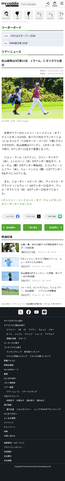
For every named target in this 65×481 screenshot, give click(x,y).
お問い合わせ (9, 435)
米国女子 (20, 400)
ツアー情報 (8, 387)
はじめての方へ (10, 413)
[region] (32, 16)
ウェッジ (42, 329)
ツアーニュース (12, 391)
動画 (6, 373)
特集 (6, 431)
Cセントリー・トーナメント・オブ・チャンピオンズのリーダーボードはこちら (31, 202)
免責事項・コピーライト (14, 442)
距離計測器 (11, 338)
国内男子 (30, 400)
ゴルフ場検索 (9, 382)
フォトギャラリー (24, 409)
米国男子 (10, 400)
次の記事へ (54, 227)
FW (19, 329)
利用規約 (8, 451)
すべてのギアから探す (13, 320)
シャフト (18, 334)
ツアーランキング (29, 391)
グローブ (22, 338)
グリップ (28, 334)
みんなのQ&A (9, 378)
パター (51, 329)
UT (25, 329)
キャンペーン (9, 427)
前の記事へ (11, 227)
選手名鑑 (10, 409)
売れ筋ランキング (31, 351)
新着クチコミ (9, 360)
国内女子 (40, 400)
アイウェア (49, 334)
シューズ (38, 334)
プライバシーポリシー (13, 447)
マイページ (8, 422)
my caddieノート (11, 369)
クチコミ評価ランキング (16, 356)
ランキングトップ (14, 351)
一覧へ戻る (32, 227)
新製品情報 (8, 365)
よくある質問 (9, 418)
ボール (9, 334)
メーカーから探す (11, 342)
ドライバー (11, 329)
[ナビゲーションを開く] (62, 4)
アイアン (32, 329)
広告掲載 (8, 460)
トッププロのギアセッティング (47, 409)
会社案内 (8, 456)
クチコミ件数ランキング (40, 356)
